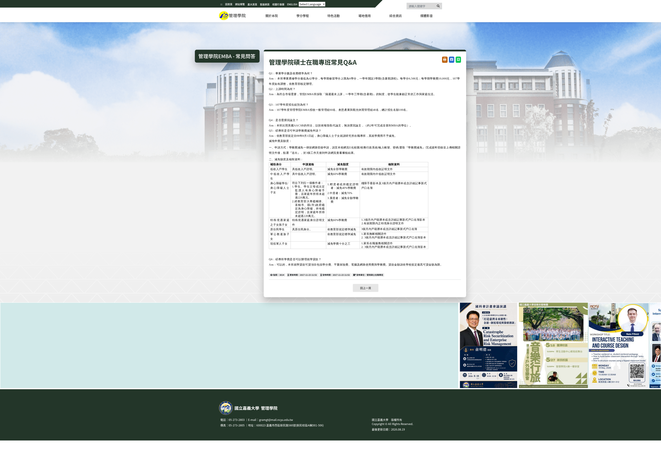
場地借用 (364, 15)
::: (221, 4)
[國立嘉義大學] (237, 16)
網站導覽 (240, 4)
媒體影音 (426, 15)
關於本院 (271, 15)
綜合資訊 (395, 15)
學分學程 (302, 15)
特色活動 (333, 15)
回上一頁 (365, 288)
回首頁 (228, 4)
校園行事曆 (278, 4)
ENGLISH (292, 4)
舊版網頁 (265, 4)
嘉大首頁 (252, 4)
